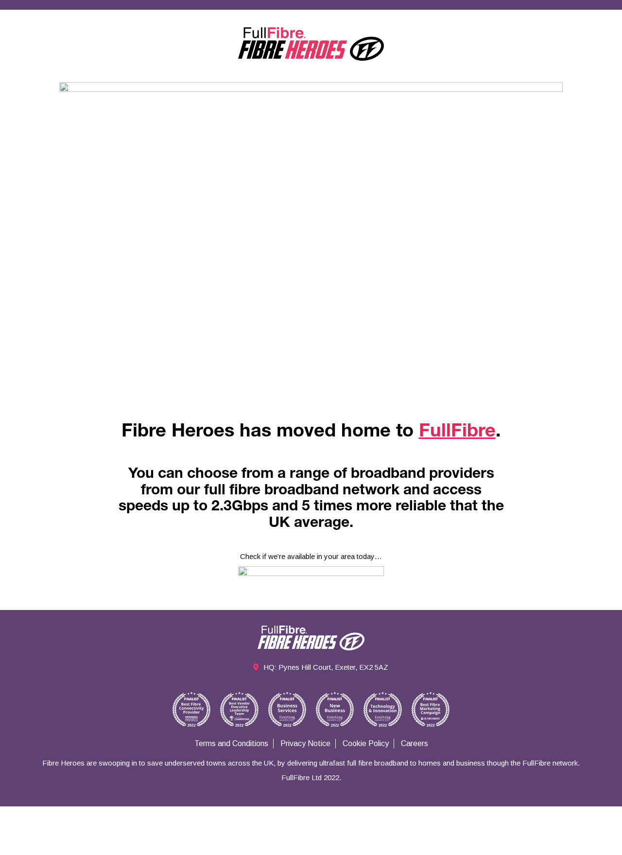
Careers (414, 743)
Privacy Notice (305, 743)
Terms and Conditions (231, 743)
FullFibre (457, 432)
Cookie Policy (366, 743)
